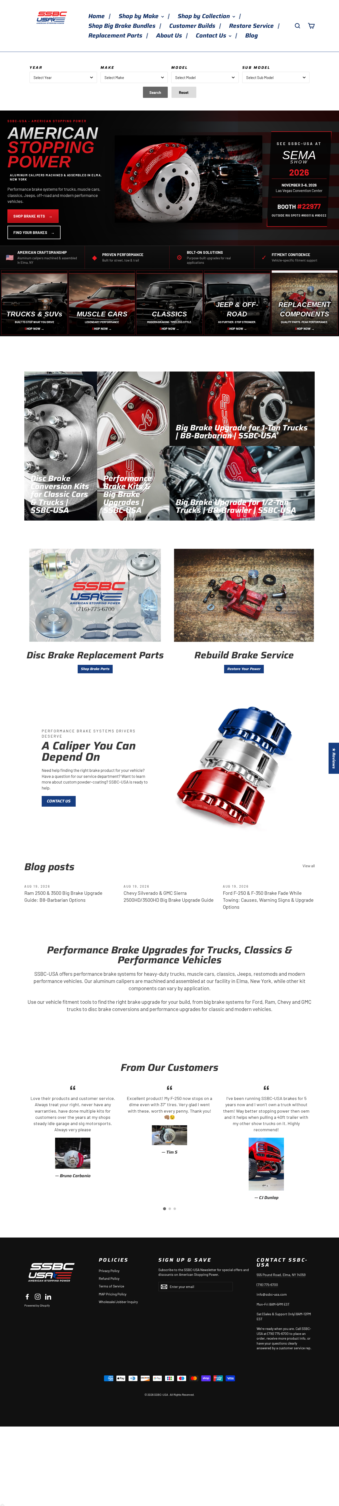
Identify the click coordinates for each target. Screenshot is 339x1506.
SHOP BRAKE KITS (33, 216)
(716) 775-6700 (267, 1284)
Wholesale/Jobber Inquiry (118, 1302)
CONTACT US (58, 801)
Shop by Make (139, 16)
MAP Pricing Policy (112, 1294)
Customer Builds (193, 26)
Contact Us (212, 35)
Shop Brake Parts (95, 669)
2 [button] (170, 1208)
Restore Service (252, 26)
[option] (72, 1131)
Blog (251, 35)
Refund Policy (109, 1278)
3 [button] (174, 1208)
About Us (169, 35)
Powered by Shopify (37, 1305)
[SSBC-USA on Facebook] (27, 1297)
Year (36, 68)
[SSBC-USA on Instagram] (38, 1297)
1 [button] (164, 1208)
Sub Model (256, 68)
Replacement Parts (116, 35)
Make (107, 68)
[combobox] (63, 77)
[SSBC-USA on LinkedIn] (48, 1297)
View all (309, 866)
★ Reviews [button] (334, 758)
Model (179, 68)
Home (97, 16)
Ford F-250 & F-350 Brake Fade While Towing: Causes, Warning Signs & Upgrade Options (268, 900)
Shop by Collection (204, 16)
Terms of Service (111, 1286)
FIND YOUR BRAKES (34, 232)
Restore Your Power (244, 669)
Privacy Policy (109, 1271)
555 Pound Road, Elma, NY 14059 (281, 1275)
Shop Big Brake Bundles (122, 26)
